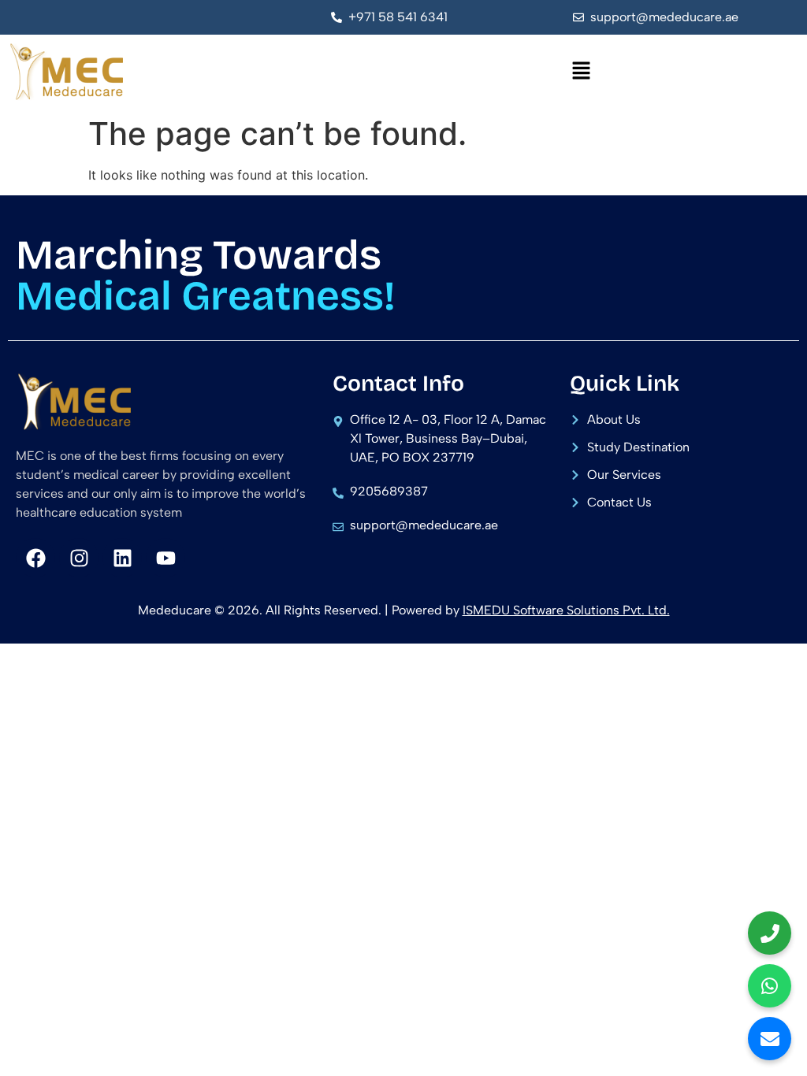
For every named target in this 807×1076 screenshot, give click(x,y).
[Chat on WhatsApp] (769, 985)
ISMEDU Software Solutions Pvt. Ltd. (566, 610)
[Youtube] (165, 557)
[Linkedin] (122, 557)
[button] (581, 71)
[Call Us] (769, 933)
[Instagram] (79, 557)
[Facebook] (35, 557)
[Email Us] (769, 1038)
